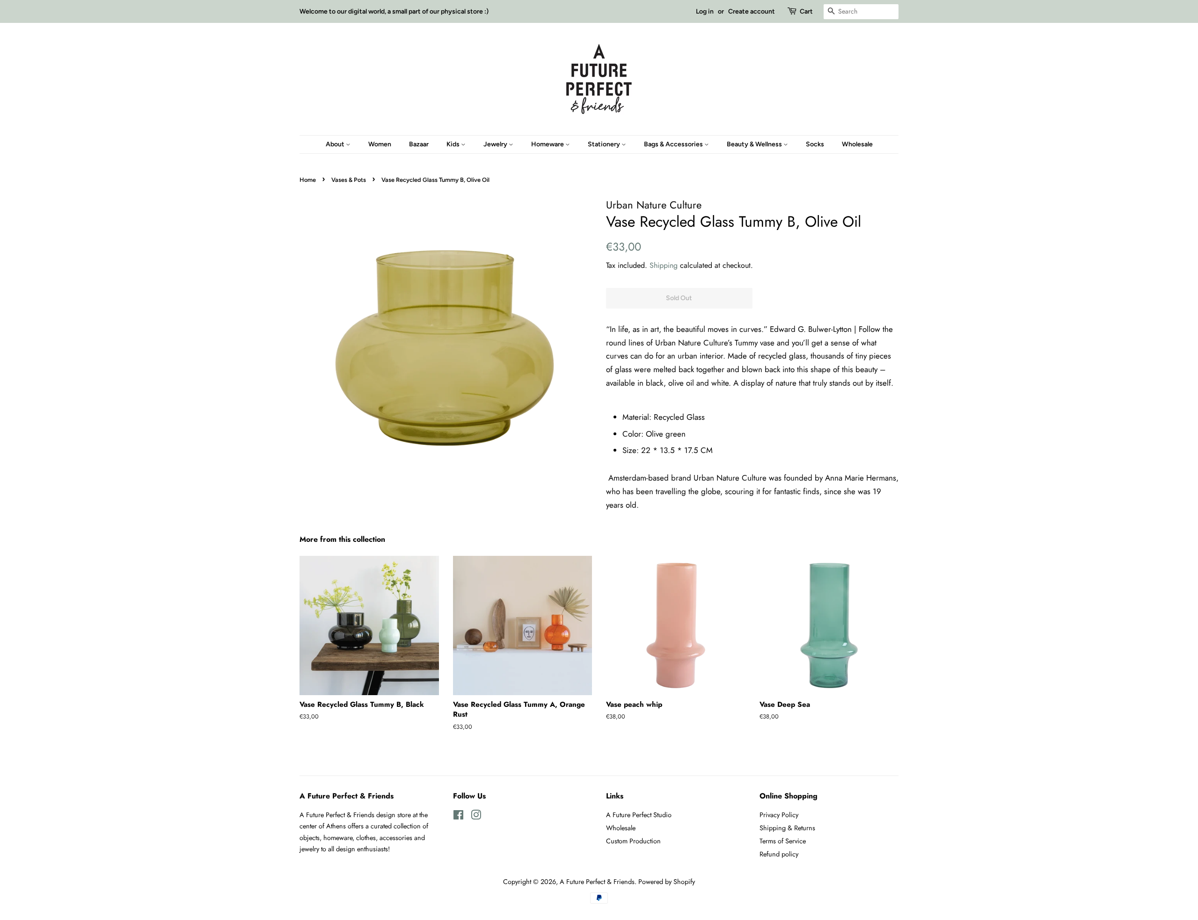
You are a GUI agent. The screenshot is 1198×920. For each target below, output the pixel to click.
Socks (815, 144)
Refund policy (779, 854)
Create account (751, 11)
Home (308, 179)
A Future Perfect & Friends (597, 881)
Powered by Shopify (666, 881)
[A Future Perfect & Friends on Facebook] (458, 816)
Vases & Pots (348, 179)
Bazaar (419, 144)
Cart (806, 11)
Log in (705, 11)
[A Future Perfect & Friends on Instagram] (476, 816)
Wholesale (857, 144)
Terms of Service (783, 841)
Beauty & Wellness (755, 144)
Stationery (604, 144)
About (336, 144)
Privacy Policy (779, 814)
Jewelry (496, 144)
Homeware (548, 144)
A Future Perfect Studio (639, 814)
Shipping (664, 265)
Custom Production (633, 841)
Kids (453, 144)
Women (379, 144)
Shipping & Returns (787, 828)
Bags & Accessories (674, 144)
